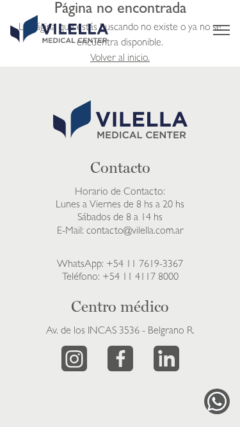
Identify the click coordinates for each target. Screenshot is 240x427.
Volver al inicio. (120, 59)
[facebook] (120, 358)
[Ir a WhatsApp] (217, 401)
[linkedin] (166, 358)
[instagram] (74, 358)
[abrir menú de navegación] (221, 30)
